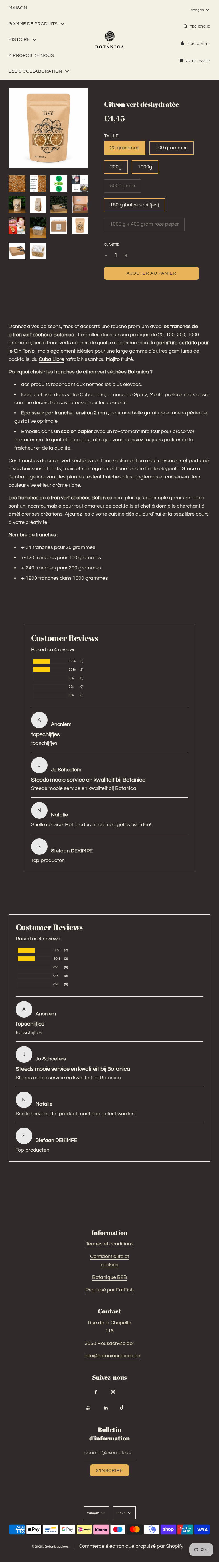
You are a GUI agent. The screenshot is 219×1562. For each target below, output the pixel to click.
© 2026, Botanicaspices (50, 1547)
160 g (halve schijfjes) (134, 205)
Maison (18, 7)
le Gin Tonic (22, 351)
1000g (145, 167)
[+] (126, 255)
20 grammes (124, 147)
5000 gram (122, 185)
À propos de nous (31, 55)
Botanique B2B (109, 1277)
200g (116, 167)
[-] (106, 255)
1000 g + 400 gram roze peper (144, 224)
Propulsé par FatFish (110, 1290)
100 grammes (171, 147)
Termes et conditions (109, 1244)
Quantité (111, 244)
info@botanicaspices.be (112, 1355)
